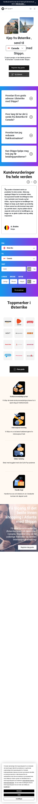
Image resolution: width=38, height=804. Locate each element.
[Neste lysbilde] (35, 181)
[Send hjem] (7, 8)
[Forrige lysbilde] (28, 181)
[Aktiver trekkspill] (31, 98)
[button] (7, 787)
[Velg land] (22, 48)
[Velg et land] (34, 248)
